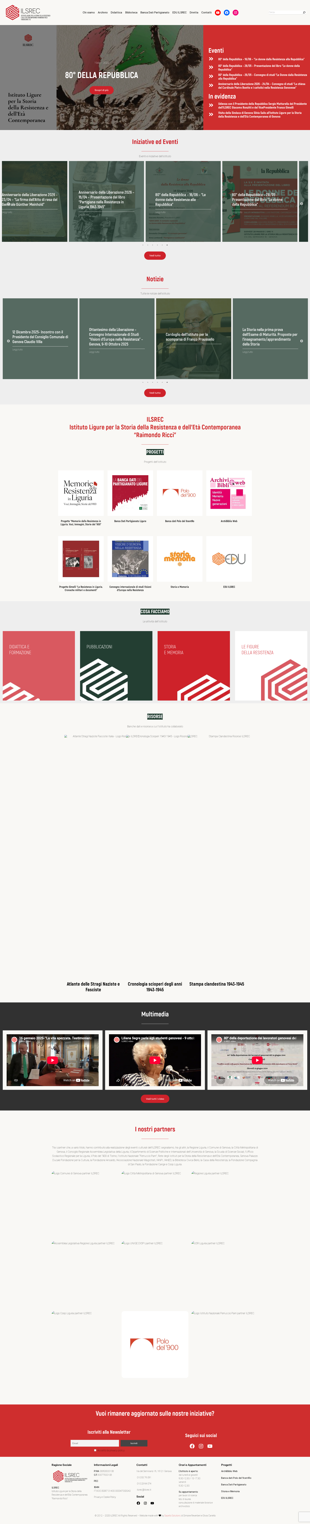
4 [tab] (157, 245)
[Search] (304, 12)
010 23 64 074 (143, 1483)
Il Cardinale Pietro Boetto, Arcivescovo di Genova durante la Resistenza (114, 337)
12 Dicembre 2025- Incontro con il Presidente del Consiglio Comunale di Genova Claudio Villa (270, 337)
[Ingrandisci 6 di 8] (254, 1245)
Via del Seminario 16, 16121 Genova (154, 1471)
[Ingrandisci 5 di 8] (184, 1245)
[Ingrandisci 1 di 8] (114, 1175)
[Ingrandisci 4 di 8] (114, 1245)
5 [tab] (162, 245)
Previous (8, 203)
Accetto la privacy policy (111, 1450)
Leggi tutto (17, 212)
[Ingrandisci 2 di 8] (184, 1175)
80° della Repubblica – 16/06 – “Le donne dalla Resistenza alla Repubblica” (261, 59)
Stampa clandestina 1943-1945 (216, 984)
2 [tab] (147, 245)
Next (301, 203)
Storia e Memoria (180, 587)
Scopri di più (101, 90)
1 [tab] (143, 245)
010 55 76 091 (143, 1477)
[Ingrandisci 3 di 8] (254, 1175)
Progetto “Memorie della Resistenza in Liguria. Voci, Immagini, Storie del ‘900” (81, 522)
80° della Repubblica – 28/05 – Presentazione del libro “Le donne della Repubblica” (259, 68)
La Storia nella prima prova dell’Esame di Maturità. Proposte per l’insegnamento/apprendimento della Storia (39, 337)
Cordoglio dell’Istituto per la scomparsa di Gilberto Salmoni (189, 337)
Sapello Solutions (172, 1515)
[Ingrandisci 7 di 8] (114, 1315)
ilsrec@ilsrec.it (143, 1489)
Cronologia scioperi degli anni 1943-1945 (155, 987)
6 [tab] (167, 245)
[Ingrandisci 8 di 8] (254, 1315)
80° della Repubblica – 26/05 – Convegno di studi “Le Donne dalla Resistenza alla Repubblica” (262, 77)
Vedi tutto (155, 255)
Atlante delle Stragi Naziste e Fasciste (93, 987)
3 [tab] (152, 245)
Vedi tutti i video (155, 1098)
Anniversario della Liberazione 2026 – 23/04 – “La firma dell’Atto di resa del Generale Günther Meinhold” (270, 199)
